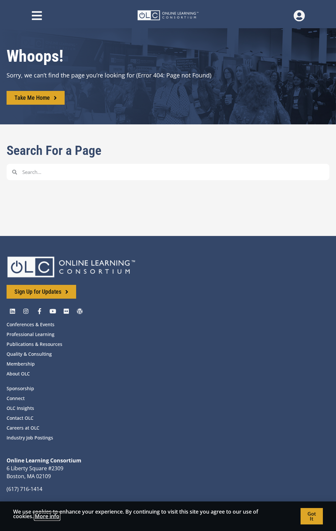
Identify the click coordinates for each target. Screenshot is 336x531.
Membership (21, 364)
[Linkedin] (12, 311)
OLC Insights (20, 408)
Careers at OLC (23, 428)
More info (47, 516)
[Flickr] (66, 311)
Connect (16, 398)
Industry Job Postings (30, 438)
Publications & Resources (34, 344)
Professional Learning (30, 334)
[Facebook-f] (39, 311)
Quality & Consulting (29, 354)
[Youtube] (53, 311)
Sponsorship (20, 388)
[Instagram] (26, 311)
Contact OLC (20, 418)
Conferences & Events (30, 324)
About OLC (18, 374)
